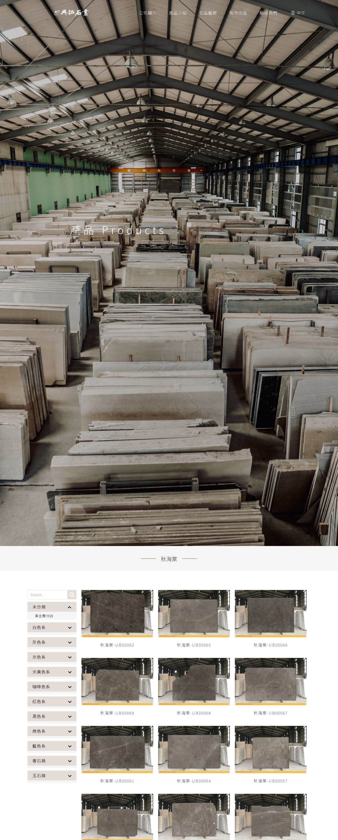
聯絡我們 (268, 13)
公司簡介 (148, 13)
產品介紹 (178, 13)
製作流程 (238, 13)
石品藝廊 (208, 13)
